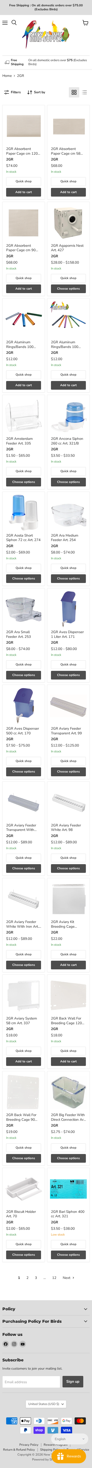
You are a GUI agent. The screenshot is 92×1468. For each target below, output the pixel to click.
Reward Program (55, 1445)
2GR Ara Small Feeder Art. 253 (18, 634)
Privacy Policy (28, 1445)
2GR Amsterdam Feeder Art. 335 (19, 441)
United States (43, 1404)
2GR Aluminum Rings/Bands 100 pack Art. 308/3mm (66, 347)
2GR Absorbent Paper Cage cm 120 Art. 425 (22, 153)
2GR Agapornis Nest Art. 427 (67, 248)
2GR (9, 159)
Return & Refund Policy (19, 1450)
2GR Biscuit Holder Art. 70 (21, 1214)
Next (67, 1277)
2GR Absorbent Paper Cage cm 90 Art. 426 (21, 250)
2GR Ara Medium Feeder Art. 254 (64, 537)
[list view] (84, 92)
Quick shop (24, 181)
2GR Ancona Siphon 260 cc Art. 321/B (67, 441)
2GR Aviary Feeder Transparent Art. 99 (66, 731)
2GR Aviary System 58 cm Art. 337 (21, 1020)
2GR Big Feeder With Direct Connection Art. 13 (68, 1119)
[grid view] (74, 92)
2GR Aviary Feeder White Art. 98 (66, 827)
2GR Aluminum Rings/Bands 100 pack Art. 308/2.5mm (23, 347)
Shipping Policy (50, 1450)
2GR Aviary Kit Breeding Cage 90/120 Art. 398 (63, 926)
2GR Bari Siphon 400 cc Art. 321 (67, 1214)
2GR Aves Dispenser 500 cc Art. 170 (22, 731)
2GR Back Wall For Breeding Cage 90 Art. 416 (21, 1119)
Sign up (72, 1381)
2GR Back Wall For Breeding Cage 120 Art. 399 (66, 1023)
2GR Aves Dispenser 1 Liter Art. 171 (67, 634)
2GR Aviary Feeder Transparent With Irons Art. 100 (21, 830)
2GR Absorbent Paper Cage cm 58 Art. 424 (65, 153)
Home (7, 76)
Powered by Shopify (46, 1459)
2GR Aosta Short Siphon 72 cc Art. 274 (23, 537)
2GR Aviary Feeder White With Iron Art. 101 (22, 926)
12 (54, 1277)
